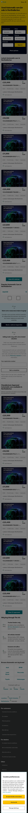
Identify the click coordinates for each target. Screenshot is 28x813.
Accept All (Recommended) (14, 796)
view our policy (7, 792)
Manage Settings (14, 808)
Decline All (14, 802)
